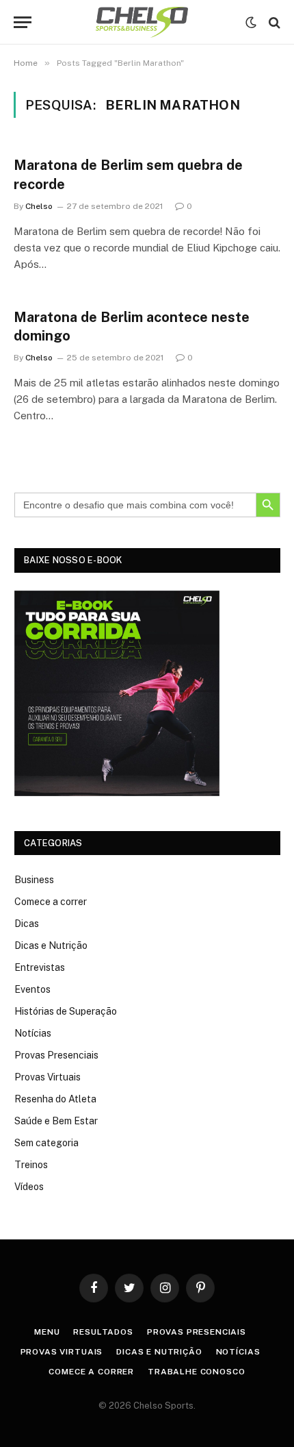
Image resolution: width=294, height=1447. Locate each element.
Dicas (26, 923)
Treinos (31, 1164)
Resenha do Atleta (55, 1098)
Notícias (32, 1033)
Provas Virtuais (47, 1077)
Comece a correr (50, 901)
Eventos (32, 989)
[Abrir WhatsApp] (259, 1412)
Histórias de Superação (65, 1011)
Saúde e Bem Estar (56, 1120)
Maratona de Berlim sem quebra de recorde (128, 174)
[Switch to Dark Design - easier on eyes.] (251, 22)
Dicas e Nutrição (51, 945)
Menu (46, 1332)
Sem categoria (46, 1142)
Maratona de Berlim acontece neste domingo (132, 326)
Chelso (39, 206)
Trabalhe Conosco (196, 1371)
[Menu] (22, 22)
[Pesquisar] (273, 22)
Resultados (103, 1332)
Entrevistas (39, 967)
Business (34, 879)
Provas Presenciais (56, 1055)
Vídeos (29, 1186)
